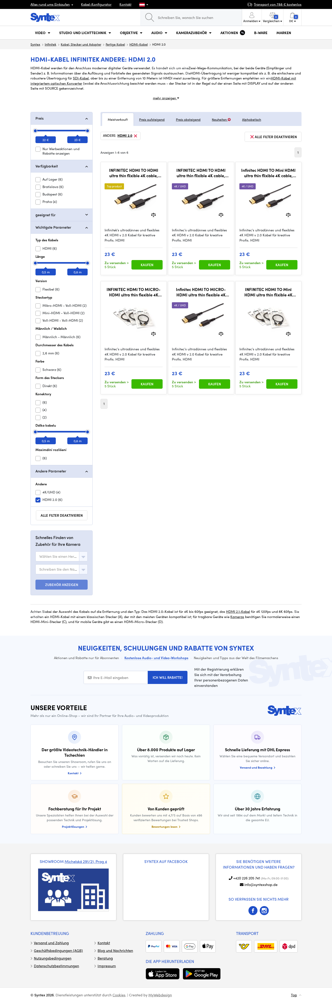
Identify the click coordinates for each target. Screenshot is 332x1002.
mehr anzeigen (165, 97)
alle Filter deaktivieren (62, 515)
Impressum (107, 965)
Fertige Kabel (115, 44)
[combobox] (61, 556)
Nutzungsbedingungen (52, 958)
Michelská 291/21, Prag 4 (86, 861)
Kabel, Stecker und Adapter (81, 44)
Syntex (35, 44)
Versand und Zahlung (51, 942)
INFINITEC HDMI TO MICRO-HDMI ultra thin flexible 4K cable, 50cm (134, 292)
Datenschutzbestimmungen (56, 965)
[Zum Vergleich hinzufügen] (153, 214)
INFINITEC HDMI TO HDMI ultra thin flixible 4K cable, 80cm (201, 172)
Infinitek (50, 44)
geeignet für (45, 214)
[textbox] (58, 556)
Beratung (105, 958)
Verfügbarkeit (46, 166)
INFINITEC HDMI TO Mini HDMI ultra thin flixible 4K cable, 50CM (268, 292)
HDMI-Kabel (138, 44)
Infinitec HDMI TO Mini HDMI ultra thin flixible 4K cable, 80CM (268, 172)
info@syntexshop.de (261, 884)
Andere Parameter (50, 471)
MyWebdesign (160, 994)
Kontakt (125, 4)
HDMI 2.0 (124, 135)
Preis (39, 118)
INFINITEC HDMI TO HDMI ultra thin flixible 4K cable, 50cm (133, 172)
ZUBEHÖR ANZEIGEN (61, 584)
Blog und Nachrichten (115, 950)
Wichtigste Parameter (53, 227)
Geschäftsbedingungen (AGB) (58, 950)
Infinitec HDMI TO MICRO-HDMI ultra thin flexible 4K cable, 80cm (201, 292)
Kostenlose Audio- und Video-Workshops (156, 657)
